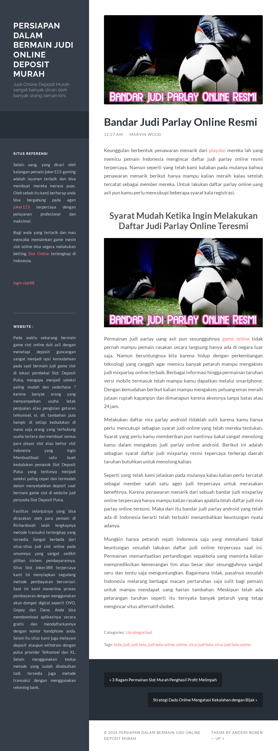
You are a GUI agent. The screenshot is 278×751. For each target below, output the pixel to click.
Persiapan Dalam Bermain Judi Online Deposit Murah (43, 50)
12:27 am (113, 134)
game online (235, 339)
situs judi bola (201, 644)
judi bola (138, 644)
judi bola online (161, 644)
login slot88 (23, 282)
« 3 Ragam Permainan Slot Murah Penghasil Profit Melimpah (163, 679)
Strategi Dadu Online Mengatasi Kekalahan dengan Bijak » (205, 699)
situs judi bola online (233, 644)
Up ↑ (220, 738)
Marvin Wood (145, 134)
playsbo (217, 150)
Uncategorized (139, 632)
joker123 (21, 206)
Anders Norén (247, 732)
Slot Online (38, 253)
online (181, 644)
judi (126, 644)
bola (118, 644)
